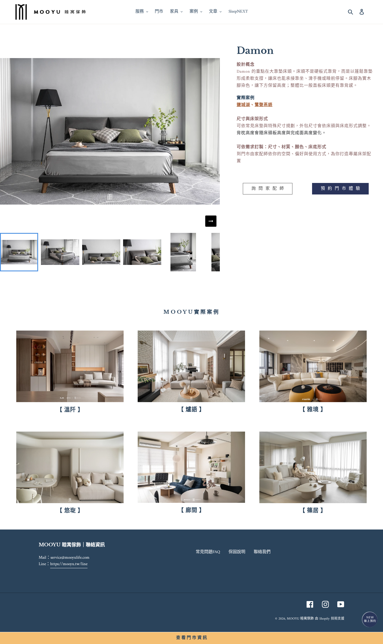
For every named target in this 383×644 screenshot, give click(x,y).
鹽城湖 (243, 105)
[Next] (210, 221)
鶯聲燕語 (264, 105)
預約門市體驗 (342, 188)
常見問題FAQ (208, 552)
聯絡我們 (262, 552)
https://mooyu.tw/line (68, 564)
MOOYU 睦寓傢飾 (300, 619)
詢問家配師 (269, 188)
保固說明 (237, 552)
